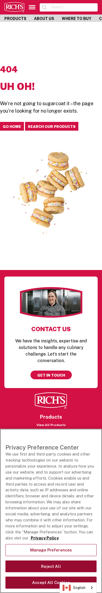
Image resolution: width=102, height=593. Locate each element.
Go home (12, 126)
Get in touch (51, 375)
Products (15, 18)
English (79, 588)
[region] (51, 511)
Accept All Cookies (51, 582)
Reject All (51, 566)
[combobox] (78, 587)
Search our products (52, 126)
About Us (44, 18)
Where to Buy (76, 18)
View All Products (51, 425)
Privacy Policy (45, 538)
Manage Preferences (51, 550)
